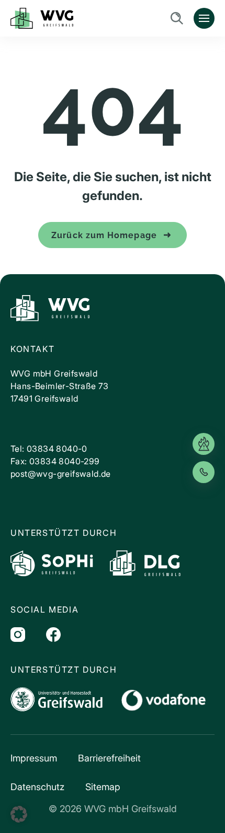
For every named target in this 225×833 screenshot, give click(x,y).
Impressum (33, 758)
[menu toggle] (204, 18)
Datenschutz (37, 786)
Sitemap (102, 786)
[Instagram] (17, 634)
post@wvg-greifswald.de (60, 473)
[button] (19, 814)
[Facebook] (53, 634)
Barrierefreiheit (109, 758)
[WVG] (49, 308)
